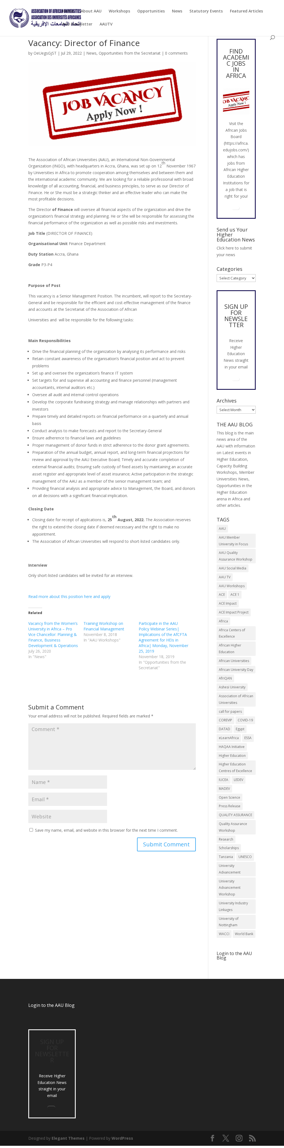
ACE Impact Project (233, 612)
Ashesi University (232, 687)
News (177, 11)
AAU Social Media (232, 568)
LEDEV (238, 779)
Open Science (229, 797)
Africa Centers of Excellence (232, 633)
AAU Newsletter (77, 24)
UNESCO (245, 856)
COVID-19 (245, 720)
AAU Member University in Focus (233, 540)
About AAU (91, 11)
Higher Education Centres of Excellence (235, 767)
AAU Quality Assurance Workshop (235, 556)
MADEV (224, 788)
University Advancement (229, 869)
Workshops (119, 11)
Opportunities (151, 11)
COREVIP (225, 720)
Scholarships (229, 848)
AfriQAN (225, 678)
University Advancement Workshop (229, 888)
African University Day (236, 669)
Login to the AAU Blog (51, 1005)
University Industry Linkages (233, 906)
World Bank (244, 933)
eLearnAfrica (229, 737)
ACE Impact (228, 603)
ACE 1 (234, 594)
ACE (222, 594)
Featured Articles (246, 11)
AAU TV (224, 577)
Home (67, 11)
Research (226, 839)
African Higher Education (230, 648)
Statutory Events (206, 11)
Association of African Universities (236, 699)
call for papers (230, 711)
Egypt (240, 729)
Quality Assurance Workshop (233, 827)
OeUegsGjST (45, 53)
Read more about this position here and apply (69, 596)
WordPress (122, 1138)
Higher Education (232, 755)
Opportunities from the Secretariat (130, 53)
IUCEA (223, 779)
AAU (222, 528)
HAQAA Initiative (232, 746)
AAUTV (106, 24)
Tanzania (226, 856)
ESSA (248, 737)
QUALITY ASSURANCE (235, 815)
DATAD (224, 729)
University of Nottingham (229, 922)
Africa (223, 621)
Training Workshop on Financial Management (103, 626)
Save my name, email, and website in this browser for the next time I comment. (106, 830)
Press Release (229, 806)
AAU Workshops (232, 586)
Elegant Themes (68, 1138)
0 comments (176, 53)
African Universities (234, 660)
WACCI (224, 933)
